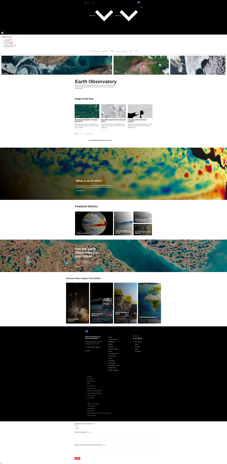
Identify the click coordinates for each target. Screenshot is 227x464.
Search (136, 51)
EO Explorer (112, 51)
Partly (77, 428)
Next (91, 133)
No (76, 426)
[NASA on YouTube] (141, 338)
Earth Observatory (96, 51)
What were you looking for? (83, 432)
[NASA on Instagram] (136, 338)
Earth (90, 51)
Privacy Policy (95, 262)
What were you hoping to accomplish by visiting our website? (90, 444)
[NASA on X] (138, 338)
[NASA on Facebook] (133, 338)
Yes (77, 425)
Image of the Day (105, 51)
